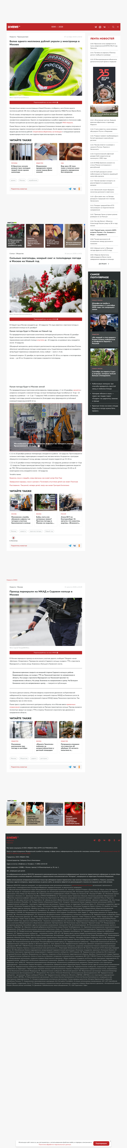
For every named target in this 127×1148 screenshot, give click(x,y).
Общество (39, 163)
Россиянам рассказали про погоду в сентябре (19, 746)
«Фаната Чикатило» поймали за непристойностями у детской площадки (45, 747)
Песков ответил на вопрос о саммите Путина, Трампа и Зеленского (102, 147)
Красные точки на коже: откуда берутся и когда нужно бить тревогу (105, 408)
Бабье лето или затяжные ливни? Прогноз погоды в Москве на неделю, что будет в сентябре (45, 521)
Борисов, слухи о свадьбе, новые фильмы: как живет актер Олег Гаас (36, 478)
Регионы (14, 163)
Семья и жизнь (97, 300)
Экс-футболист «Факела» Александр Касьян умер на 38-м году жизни (104, 223)
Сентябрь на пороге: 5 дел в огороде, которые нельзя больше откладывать (104, 373)
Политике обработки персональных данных (55, 1145)
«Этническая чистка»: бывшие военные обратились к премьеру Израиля (103, 122)
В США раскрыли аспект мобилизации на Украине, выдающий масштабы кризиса (104, 174)
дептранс (43, 758)
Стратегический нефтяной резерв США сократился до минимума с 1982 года (102, 156)
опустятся (40, 340)
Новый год (49, 531)
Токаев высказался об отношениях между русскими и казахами (101, 241)
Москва (22, 180)
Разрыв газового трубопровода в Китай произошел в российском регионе (104, 138)
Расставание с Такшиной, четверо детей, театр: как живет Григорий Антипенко (39, 485)
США (62, 163)
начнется (76, 390)
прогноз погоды (35, 531)
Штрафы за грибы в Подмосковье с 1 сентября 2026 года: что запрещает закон (103, 306)
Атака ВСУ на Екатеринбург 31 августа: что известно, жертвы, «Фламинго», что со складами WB (70, 521)
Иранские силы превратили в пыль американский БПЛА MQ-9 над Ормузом (103, 46)
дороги (33, 758)
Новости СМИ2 (12, 580)
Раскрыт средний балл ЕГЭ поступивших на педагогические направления (102, 207)
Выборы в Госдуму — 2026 (57, 27)
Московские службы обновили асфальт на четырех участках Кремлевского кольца (20, 520)
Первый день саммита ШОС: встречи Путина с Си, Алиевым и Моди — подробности (103, 232)
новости (23, 531)
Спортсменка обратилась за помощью (47, 132)
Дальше (103, 264)
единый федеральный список (82, 885)
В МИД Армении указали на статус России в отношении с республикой (102, 165)
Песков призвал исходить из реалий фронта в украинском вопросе (102, 183)
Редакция (10, 841)
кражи (13, 180)
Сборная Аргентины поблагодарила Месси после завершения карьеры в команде (102, 257)
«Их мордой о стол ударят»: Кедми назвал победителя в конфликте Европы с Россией (104, 340)
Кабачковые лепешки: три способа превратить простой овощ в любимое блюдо (104, 386)
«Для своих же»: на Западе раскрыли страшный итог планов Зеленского (102, 198)
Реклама (10, 843)
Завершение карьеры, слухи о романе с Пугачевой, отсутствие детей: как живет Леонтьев (44, 482)
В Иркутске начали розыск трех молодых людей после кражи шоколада (20, 169)
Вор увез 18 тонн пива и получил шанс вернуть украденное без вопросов (70, 169)
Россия (63, 514)
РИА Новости (68, 123)
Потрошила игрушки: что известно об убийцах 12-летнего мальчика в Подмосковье (70, 748)
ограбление (33, 180)
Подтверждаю (101, 1143)
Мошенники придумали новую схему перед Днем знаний (44, 169)
